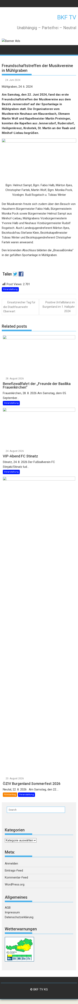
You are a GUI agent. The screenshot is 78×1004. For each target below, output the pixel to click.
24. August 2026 (15, 451)
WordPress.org (14, 884)
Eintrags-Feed (14, 870)
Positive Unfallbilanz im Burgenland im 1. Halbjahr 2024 (59, 307)
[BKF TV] (5, 49)
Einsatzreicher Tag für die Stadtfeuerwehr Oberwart (19, 307)
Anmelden (11, 863)
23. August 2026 (15, 778)
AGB (8, 907)
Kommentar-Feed (16, 877)
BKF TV (66, 17)
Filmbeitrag (10, 794)
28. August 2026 (15, 378)
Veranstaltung (10, 289)
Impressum (12, 912)
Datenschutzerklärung (19, 917)
